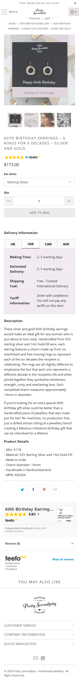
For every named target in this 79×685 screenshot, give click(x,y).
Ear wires (10, 174)
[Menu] (2, 12)
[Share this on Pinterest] (44, 489)
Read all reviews (63, 559)
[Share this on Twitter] (22, 489)
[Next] (71, 71)
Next (48, 18)
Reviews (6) (12, 543)
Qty (6, 192)
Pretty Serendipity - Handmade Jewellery (38, 671)
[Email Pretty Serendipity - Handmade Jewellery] (35, 658)
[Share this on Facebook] (33, 489)
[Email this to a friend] (55, 489)
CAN (48, 244)
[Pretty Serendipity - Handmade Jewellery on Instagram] (43, 658)
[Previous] (7, 71)
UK (13, 244)
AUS (66, 244)
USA (31, 244)
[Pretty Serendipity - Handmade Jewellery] (39, 12)
